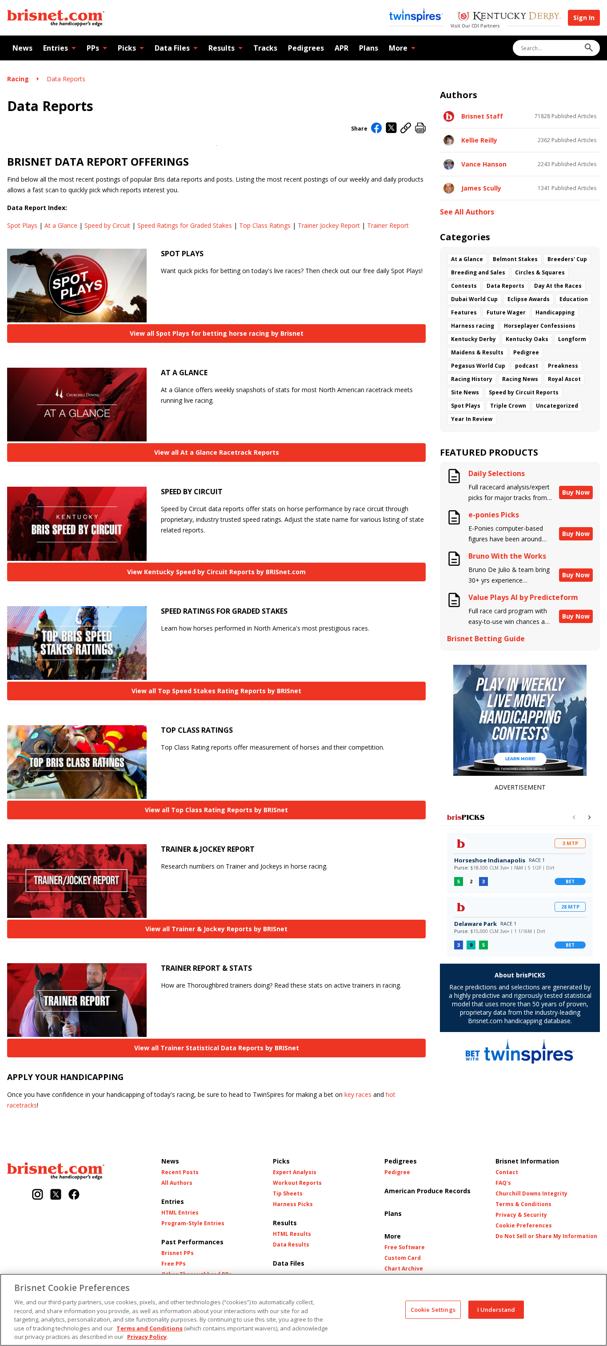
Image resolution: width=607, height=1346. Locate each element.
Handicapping (555, 312)
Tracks (265, 48)
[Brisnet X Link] (55, 1195)
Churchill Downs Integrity (531, 1193)
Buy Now (576, 492)
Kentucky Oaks (527, 339)
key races (357, 1094)
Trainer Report (388, 225)
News (22, 48)
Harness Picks (293, 1204)
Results (221, 48)
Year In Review (471, 419)
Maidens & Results (477, 352)
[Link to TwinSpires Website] (416, 16)
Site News (465, 392)
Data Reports (66, 79)
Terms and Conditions (149, 1328)
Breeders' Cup (567, 259)
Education (573, 299)
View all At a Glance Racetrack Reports (216, 452)
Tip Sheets (288, 1193)
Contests (464, 286)
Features (464, 312)
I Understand (496, 1309)
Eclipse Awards (528, 299)
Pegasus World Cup (478, 365)
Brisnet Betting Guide (486, 638)
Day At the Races (558, 286)
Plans (368, 48)
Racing (18, 79)
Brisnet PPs (177, 1253)
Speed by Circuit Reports (524, 392)
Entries (55, 48)
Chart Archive (403, 1268)
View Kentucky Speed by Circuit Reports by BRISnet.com (216, 572)
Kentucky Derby (473, 339)
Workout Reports (297, 1183)
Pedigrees (306, 48)
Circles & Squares (540, 272)
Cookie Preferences (523, 1225)
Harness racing (472, 326)
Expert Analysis (294, 1172)
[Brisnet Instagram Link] (37, 1195)
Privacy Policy (147, 1337)
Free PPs (173, 1263)
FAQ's (503, 1183)
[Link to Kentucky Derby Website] (509, 17)
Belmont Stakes (515, 259)
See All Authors (467, 212)
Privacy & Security (521, 1215)
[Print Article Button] (420, 129)
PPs (93, 48)
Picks (127, 48)
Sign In (584, 17)
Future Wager (506, 312)
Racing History (471, 379)
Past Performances (192, 1242)
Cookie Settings (433, 1309)
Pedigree (526, 352)
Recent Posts (180, 1172)
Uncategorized (557, 405)
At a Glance (60, 225)
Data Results (291, 1244)
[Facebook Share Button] (376, 129)
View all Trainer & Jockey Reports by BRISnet (216, 929)
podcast (526, 365)
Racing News (520, 379)
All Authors (176, 1183)
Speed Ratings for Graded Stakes (184, 225)
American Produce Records (427, 1191)
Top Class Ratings (265, 225)
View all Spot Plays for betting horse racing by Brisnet (217, 333)
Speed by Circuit (107, 225)
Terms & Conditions (523, 1204)
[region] (303, 1310)
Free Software (404, 1247)
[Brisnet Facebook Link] (74, 1195)
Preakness (563, 365)
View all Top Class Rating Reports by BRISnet (216, 810)
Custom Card (402, 1258)
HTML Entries (180, 1212)
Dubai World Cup (474, 299)
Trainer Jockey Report (329, 225)
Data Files (172, 48)
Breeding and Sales (478, 272)
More (398, 48)
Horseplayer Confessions (539, 326)
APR (341, 48)
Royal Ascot (564, 379)
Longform (572, 339)
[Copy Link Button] (405, 129)
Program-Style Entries (192, 1223)
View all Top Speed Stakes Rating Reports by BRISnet (216, 691)
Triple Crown (508, 405)
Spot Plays (22, 225)
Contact (506, 1172)
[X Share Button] (391, 128)
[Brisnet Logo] (55, 18)
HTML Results (292, 1234)
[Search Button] (589, 48)
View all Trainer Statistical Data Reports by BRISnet (216, 1048)
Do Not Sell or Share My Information (546, 1236)
